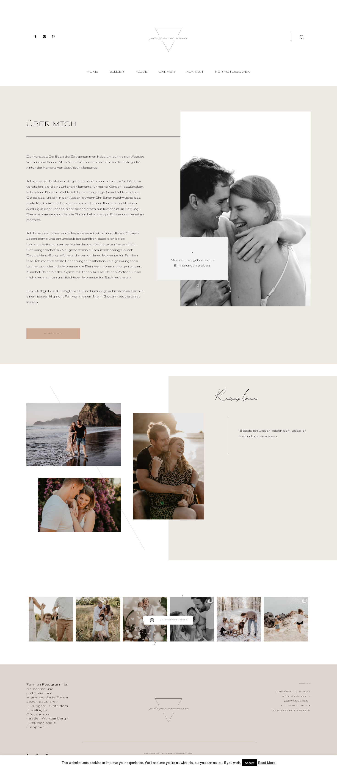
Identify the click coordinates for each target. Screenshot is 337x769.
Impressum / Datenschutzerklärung (168, 753)
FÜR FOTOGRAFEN (232, 71)
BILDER (117, 71)
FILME (141, 71)
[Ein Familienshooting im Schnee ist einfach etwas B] (239, 619)
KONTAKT (195, 71)
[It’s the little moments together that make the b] (98, 619)
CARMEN (167, 71)
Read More (266, 762)
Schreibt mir (53, 333)
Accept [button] (249, 763)
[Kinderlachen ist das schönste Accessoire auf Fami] (51, 619)
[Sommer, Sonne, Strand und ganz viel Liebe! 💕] (286, 619)
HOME (92, 71)
